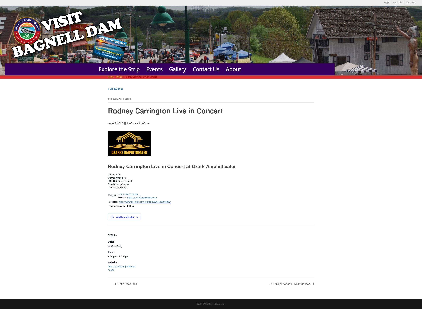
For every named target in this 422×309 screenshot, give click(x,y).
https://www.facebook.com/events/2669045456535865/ (145, 201)
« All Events (115, 89)
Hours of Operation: (117, 205)
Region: (113, 195)
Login (386, 2)
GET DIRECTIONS (129, 194)
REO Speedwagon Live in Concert (290, 284)
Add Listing (398, 2)
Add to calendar (125, 217)
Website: (122, 197)
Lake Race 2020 (128, 284)
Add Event (411, 2)
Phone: (111, 187)
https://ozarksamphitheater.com (142, 197)
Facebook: (113, 201)
